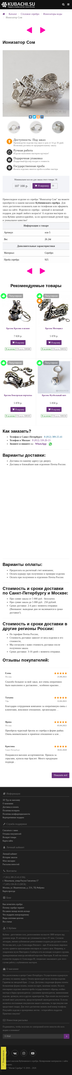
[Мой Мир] (42, 116)
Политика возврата (11, 810)
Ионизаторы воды (52, 14)
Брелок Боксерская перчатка (18, 395)
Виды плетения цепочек (13, 918)
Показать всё (60, 775)
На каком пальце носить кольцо (16, 911)
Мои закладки (9, 861)
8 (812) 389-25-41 (53, 437)
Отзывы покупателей (12, 834)
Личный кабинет (10, 854)
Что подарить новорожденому (16, 914)
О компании (8, 803)
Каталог (13, 14)
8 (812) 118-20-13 (41, 440)
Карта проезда (9, 891)
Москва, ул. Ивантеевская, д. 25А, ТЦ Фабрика (23, 887)
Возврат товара (9, 837)
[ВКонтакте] (30, 116)
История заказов (10, 857)
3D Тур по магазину (11, 800)
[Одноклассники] (38, 116)
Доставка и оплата (11, 807)
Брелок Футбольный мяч (54, 395)
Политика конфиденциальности (16, 814)
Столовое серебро (30, 14)
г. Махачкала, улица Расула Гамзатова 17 (20, 881)
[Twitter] (34, 116)
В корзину (43, 186)
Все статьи (7, 921)
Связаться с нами (10, 830)
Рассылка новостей (11, 864)
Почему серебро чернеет (13, 908)
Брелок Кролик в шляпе (18, 328)
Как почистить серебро (13, 904)
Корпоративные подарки (13, 817)
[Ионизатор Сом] (36, 83)
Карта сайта (8, 841)
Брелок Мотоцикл (54, 328)
